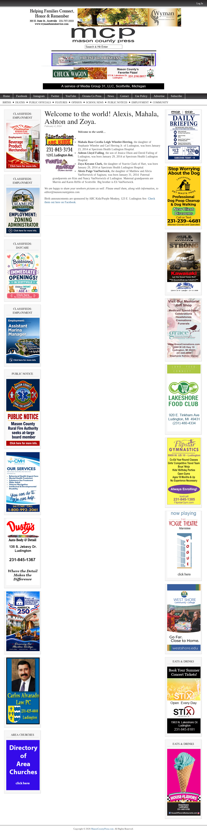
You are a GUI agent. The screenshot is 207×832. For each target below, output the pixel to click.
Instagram (39, 96)
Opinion (77, 102)
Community (160, 102)
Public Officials (40, 102)
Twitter (55, 96)
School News (95, 102)
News (111, 96)
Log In (199, 3)
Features (61, 102)
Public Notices (117, 102)
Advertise (159, 96)
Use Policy (141, 96)
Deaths (20, 102)
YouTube (70, 96)
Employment (140, 102)
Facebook (21, 96)
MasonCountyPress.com (102, 829)
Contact (124, 96)
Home (6, 96)
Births (7, 102)
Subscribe (176, 96)
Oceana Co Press (91, 96)
